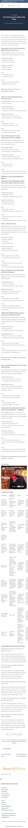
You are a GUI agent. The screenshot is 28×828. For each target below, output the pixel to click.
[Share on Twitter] (12, 734)
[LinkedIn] (14, 779)
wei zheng (20, 23)
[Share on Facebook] (10, 734)
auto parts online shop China (12, 741)
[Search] (26, 5)
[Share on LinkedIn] (20, 734)
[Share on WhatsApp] (7, 734)
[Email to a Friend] (15, 734)
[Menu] (2, 5)
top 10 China (14, 739)
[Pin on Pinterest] (18, 734)
